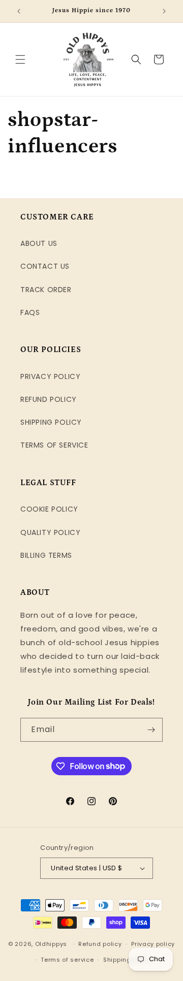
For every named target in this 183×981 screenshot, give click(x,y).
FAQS (30, 312)
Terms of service (67, 960)
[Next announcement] (164, 11)
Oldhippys (51, 944)
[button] (20, 59)
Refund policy (99, 944)
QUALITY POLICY (50, 532)
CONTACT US (45, 266)
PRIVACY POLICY (50, 376)
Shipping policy (127, 960)
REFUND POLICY (48, 399)
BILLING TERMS (46, 555)
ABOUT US (38, 243)
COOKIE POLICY (49, 509)
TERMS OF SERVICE (54, 445)
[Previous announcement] (19, 11)
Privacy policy (153, 944)
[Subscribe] (151, 730)
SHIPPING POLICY (51, 422)
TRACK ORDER (46, 289)
